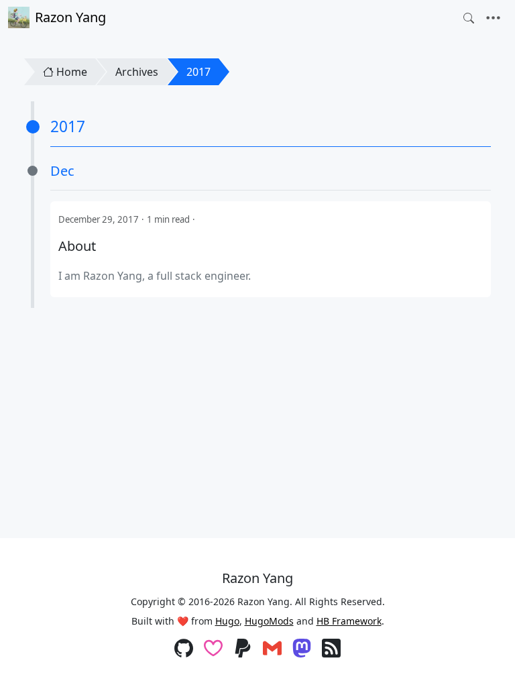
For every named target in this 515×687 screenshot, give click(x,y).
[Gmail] (272, 649)
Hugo (227, 621)
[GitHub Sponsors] (213, 649)
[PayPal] (243, 649)
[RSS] (331, 649)
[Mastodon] (302, 649)
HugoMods (269, 621)
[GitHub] (183, 649)
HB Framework (349, 621)
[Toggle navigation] (493, 18)
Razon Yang (70, 17)
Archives (136, 71)
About (77, 246)
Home (71, 71)
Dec (62, 171)
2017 (198, 71)
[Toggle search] (468, 18)
